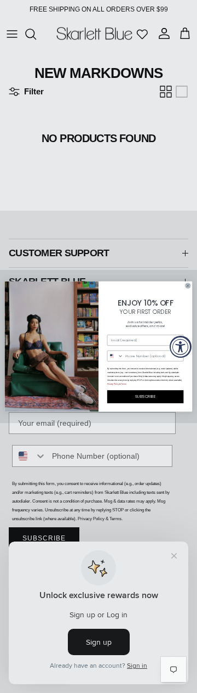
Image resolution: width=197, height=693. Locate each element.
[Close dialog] (188, 286)
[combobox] (115, 356)
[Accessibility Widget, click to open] (181, 347)
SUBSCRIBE (145, 396)
